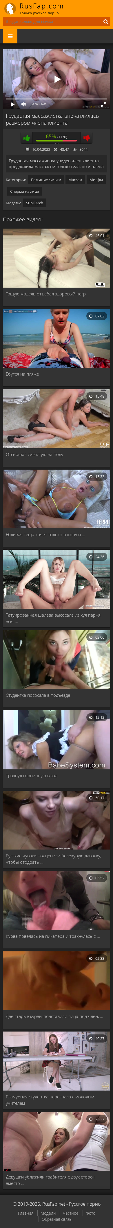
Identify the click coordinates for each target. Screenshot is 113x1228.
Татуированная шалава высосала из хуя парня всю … (53, 618)
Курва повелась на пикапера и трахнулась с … (53, 936)
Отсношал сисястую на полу (34, 454)
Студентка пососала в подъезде (38, 695)
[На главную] (37, 8)
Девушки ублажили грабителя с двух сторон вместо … (50, 1180)
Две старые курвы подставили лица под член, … (54, 1016)
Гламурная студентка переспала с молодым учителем (50, 1100)
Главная (25, 1213)
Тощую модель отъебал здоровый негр (46, 294)
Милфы (96, 179)
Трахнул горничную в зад (31, 775)
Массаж (75, 179)
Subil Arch (34, 202)
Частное (71, 1213)
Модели (48, 1213)
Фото (90, 1213)
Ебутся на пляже (22, 374)
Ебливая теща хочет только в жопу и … (45, 534)
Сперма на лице (24, 191)
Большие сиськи (46, 179)
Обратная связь (57, 1219)
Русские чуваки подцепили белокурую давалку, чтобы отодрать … (53, 859)
